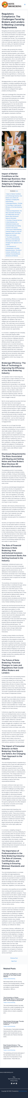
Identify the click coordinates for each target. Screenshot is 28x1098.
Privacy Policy (14, 1080)
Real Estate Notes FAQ (14, 1079)
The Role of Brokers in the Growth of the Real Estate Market (12, 975)
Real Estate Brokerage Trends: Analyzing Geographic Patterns (13, 1022)
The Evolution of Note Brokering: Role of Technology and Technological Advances (13, 999)
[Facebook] (11, 1083)
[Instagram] (16, 1083)
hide (17, 191)
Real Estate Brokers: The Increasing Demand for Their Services (13, 1046)
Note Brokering (23, 1091)
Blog (14, 1077)
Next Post (14, 961)
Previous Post (14, 958)
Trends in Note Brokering (9, 978)
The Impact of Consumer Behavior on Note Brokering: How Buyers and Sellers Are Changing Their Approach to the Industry (14, 240)
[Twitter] (14, 1083)
